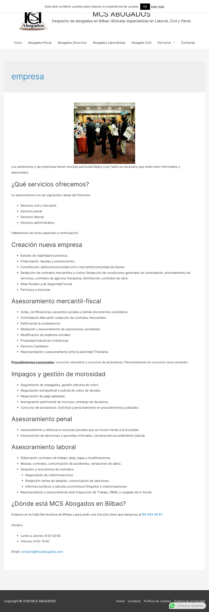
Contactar (188, 43)
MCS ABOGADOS (121, 14)
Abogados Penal (39, 43)
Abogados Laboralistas (109, 43)
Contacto (134, 601)
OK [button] (145, 6)
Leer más (157, 6)
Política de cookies (157, 601)
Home (120, 601)
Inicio (18, 43)
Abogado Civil (141, 43)
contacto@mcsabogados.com (42, 552)
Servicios (164, 43)
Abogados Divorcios (72, 43)
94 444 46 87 (152, 514)
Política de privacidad (189, 601)
